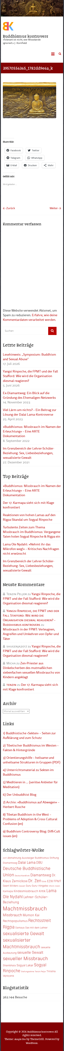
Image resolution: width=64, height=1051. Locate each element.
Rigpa (9, 927)
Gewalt (22, 885)
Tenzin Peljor (40, 971)
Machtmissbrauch (25, 908)
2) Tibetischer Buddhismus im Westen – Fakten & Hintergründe (31, 747)
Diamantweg (40, 874)
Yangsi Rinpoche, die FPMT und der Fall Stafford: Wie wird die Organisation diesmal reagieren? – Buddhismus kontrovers (31, 618)
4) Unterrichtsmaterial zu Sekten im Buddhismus (28, 772)
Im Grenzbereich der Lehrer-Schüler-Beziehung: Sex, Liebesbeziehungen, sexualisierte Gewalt (28, 453)
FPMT (57, 881)
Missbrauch (12, 914)
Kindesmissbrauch (26, 891)
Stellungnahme (27, 971)
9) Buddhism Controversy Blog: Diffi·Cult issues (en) (31, 833)
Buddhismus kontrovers (25, 36)
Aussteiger (28, 857)
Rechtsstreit (39, 920)
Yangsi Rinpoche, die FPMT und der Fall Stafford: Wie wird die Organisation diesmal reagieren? (30, 376)
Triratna (51, 971)
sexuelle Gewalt (30, 952)
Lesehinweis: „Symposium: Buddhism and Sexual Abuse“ (29, 356)
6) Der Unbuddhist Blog (19, 794)
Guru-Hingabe (40, 885)
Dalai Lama (27, 862)
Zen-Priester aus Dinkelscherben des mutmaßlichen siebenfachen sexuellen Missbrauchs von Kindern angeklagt (31, 670)
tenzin (11, 684)
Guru (28, 885)
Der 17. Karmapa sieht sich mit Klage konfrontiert (28, 505)
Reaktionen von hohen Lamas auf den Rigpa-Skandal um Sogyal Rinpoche (29, 517)
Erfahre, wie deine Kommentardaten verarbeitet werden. (30, 317)
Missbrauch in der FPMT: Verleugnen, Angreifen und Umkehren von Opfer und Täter (31, 634)
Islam (57, 885)
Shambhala (9, 965)
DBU (39, 862)
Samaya (20, 927)
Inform (51, 885)
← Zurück (9, 208)
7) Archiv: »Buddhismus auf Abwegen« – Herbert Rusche (31, 804)
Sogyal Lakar (25, 965)
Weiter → (55, 208)
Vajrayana (8, 975)
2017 (5, 858)
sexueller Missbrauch (25, 958)
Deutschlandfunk (22, 875)
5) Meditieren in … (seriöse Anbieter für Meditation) (30, 784)
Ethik (44, 881)
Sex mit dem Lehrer (36, 927)
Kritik (42, 891)
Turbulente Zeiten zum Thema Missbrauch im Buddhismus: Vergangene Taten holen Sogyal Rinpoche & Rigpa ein (31, 532)
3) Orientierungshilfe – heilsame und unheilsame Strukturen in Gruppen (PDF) (31, 760)
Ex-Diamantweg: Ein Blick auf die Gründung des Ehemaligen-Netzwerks (29, 395)
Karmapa (8, 891)
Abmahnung (14, 857)
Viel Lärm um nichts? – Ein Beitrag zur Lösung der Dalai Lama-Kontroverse (29, 412)
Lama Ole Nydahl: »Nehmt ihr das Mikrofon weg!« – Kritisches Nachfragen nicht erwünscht (31, 549)
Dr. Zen (34, 880)
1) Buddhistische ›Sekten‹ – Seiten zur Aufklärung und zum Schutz (29, 735)
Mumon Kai (31, 915)
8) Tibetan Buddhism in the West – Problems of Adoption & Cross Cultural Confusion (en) (30, 819)
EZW (50, 881)
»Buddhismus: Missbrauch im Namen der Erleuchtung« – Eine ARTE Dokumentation (32, 431)
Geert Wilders (10, 885)
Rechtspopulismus (15, 921)
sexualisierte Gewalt (23, 933)
